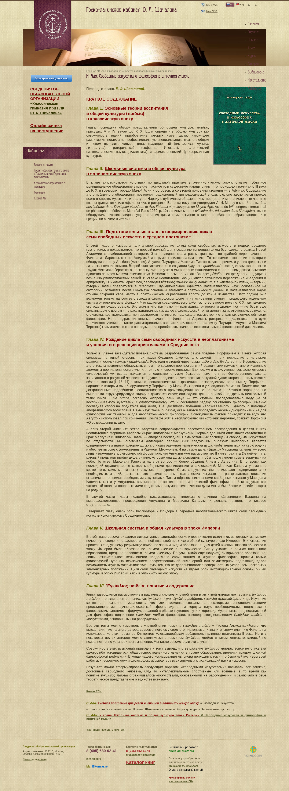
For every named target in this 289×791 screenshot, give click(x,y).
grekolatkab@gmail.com (141, 754)
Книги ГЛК (94, 691)
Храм (251, 48)
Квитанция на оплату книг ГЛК (105, 729)
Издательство (257, 80)
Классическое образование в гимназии (49, 184)
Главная (91, 71)
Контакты (254, 88)
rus (231, 4)
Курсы (252, 56)
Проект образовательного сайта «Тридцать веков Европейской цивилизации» (51, 174)
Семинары (39, 192)
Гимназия (254, 32)
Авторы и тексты (43, 164)
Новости (253, 40)
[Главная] (53, 26)
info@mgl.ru (93, 758)
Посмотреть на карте (35, 759)
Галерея (253, 64)
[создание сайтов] (253, 752)
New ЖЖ (211, 11)
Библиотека (256, 72)
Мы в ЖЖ (211, 4)
